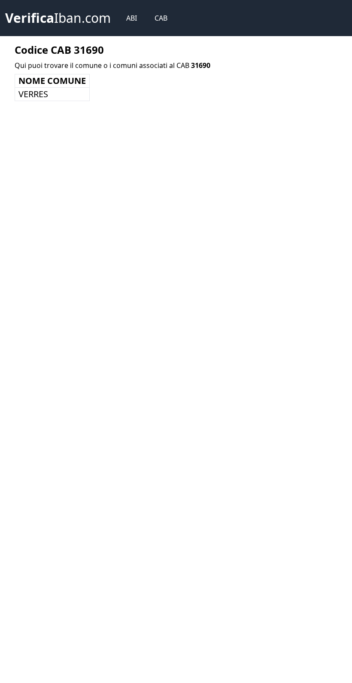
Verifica (58, 18)
